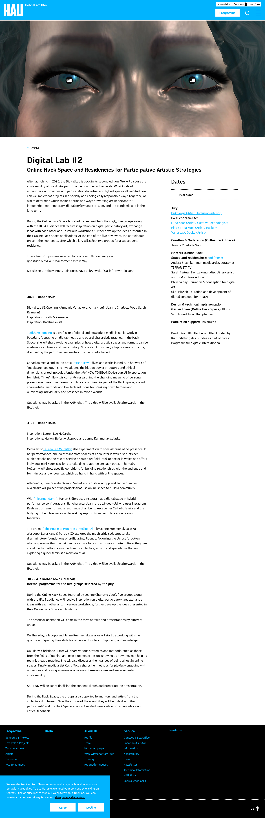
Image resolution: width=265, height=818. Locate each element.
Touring (89, 759)
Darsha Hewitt (82, 363)
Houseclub (11, 759)
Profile (88, 737)
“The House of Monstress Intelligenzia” (69, 529)
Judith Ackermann (39, 333)
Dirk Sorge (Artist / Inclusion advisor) (196, 213)
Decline (91, 807)
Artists (9, 753)
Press (127, 759)
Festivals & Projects (17, 743)
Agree (63, 807)
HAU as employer (94, 748)
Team (87, 743)
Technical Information (137, 770)
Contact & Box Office (137, 737)
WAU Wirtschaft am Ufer (99, 753)
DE (251, 4)
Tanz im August (14, 748)
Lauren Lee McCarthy (57, 449)
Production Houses (96, 764)
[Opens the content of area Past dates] (173, 194)
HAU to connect (15, 764)
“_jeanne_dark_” (46, 498)
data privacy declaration (70, 797)
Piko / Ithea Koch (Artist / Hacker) (194, 227)
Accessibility (224, 4)
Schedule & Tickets (17, 737)
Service (129, 731)
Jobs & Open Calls (135, 780)
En (258, 4)
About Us (91, 731)
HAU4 (49, 731)
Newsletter (130, 764)
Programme (227, 13)
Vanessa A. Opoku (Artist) (188, 232)
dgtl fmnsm (215, 258)
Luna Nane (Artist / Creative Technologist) (199, 223)
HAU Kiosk (130, 775)
